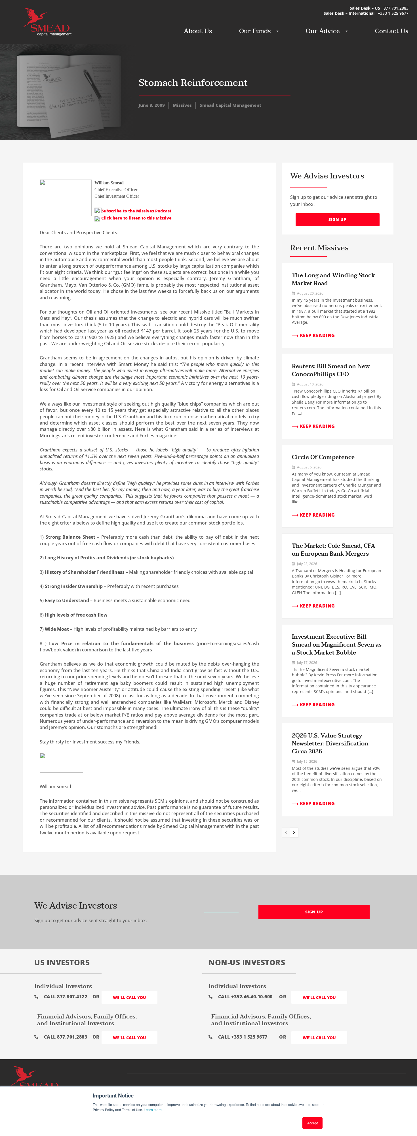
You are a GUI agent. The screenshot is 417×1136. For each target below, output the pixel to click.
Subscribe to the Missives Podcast (136, 211)
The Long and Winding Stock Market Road (333, 279)
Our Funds (255, 31)
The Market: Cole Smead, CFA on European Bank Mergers (333, 550)
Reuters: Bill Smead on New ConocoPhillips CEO (331, 370)
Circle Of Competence (323, 457)
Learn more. (153, 1109)
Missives (182, 105)
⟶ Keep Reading (313, 335)
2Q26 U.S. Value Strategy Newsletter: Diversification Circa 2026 (330, 743)
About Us (198, 31)
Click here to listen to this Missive (136, 218)
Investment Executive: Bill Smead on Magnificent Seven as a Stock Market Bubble (337, 645)
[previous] (286, 833)
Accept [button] (312, 1122)
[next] (294, 833)
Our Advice (323, 31)
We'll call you (129, 997)
